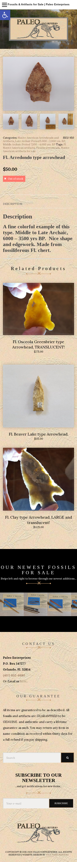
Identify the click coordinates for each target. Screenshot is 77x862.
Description (12, 204)
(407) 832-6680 (14, 675)
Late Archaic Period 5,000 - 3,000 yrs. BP (40, 141)
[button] (5, 15)
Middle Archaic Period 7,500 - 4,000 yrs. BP (29, 144)
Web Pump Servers (57, 854)
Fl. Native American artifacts (34, 146)
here (23, 681)
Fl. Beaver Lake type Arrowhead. (38, 434)
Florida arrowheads (48, 148)
